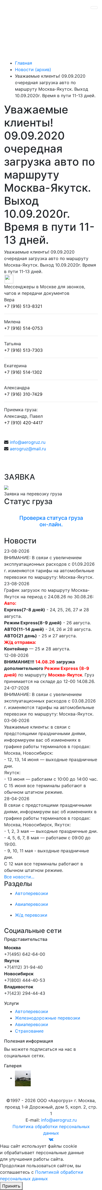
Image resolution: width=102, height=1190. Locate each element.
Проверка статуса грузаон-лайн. (51, 521)
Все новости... (19, 876)
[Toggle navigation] (94, 7)
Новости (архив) (33, 69)
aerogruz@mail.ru (28, 448)
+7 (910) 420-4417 (23, 422)
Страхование (29, 1031)
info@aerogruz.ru (27, 442)
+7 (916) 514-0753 (23, 328)
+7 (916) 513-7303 (23, 350)
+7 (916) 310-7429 (23, 394)
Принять (11, 1186)
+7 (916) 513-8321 (23, 306)
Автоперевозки (31, 1011)
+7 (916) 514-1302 (23, 372)
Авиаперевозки (31, 1024)
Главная (23, 63)
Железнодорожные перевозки (47, 1018)
